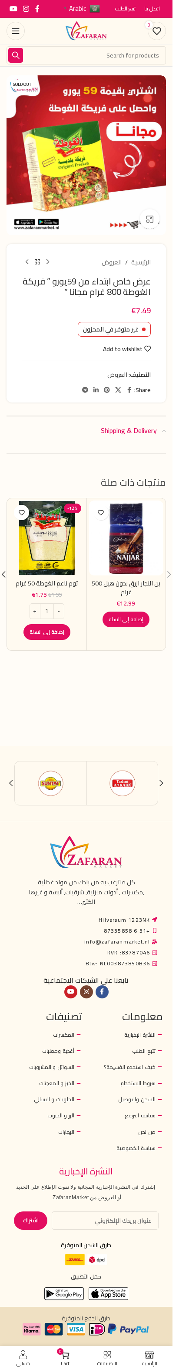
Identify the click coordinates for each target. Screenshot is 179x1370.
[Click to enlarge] (149, 219)
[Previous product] (48, 262)
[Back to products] (37, 262)
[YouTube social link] (13, 8)
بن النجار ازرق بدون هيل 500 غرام (126, 588)
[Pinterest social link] (107, 390)
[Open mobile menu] (15, 31)
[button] (126, 619)
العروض (112, 262)
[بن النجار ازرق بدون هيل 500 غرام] (126, 538)
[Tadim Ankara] (122, 783)
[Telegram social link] (85, 390)
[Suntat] (50, 783)
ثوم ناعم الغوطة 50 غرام (47, 583)
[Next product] (27, 262)
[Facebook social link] (37, 8)
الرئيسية (141, 262)
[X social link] (118, 390)
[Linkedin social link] (96, 390)
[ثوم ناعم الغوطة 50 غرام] (47, 538)
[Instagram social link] (26, 8)
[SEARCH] (15, 55)
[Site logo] (86, 30)
